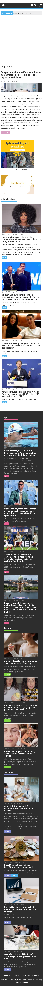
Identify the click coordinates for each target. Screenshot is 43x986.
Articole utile (5, 132)
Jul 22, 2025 (9, 904)
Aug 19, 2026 (7, 340)
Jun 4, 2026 (9, 803)
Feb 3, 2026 (9, 862)
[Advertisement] (21, 38)
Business (7, 831)
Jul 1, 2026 (9, 600)
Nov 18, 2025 (10, 749)
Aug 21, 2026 (7, 292)
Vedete (4, 257)
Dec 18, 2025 (10, 702)
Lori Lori (16, 234)
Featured (14, 875)
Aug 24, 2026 (7, 234)
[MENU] (40, 5)
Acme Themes (22, 982)
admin (15, 81)
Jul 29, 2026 (9, 506)
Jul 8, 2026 (9, 658)
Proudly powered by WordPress (13, 980)
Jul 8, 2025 (9, 951)
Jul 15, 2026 (9, 552)
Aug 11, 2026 (10, 448)
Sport (6, 476)
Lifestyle (7, 674)
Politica (4, 307)
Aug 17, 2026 (7, 389)
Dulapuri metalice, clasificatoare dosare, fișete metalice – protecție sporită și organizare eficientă (21, 75)
